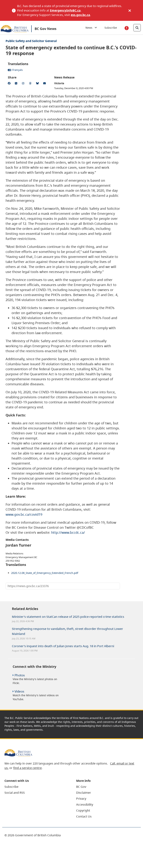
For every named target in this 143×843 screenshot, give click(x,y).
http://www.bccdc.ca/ (68, 532)
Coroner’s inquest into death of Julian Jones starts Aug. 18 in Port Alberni (63, 646)
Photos (20, 675)
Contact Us (84, 816)
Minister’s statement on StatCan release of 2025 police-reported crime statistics (68, 617)
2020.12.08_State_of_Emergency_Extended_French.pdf (44, 573)
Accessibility (84, 804)
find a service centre (27, 768)
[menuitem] (35, 786)
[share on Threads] (31, 84)
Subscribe (110, 27)
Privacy (81, 799)
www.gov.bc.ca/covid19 (24, 514)
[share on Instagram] (24, 84)
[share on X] (17, 84)
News (90, 27)
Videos (19, 691)
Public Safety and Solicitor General (31, 41)
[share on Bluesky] (38, 84)
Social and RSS (14, 793)
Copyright (83, 810)
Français (17, 70)
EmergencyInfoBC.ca (65, 10)
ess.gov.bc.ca (80, 15)
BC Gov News (45, 28)
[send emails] (45, 84)
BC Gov (81, 787)
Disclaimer (83, 793)
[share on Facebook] (10, 84)
